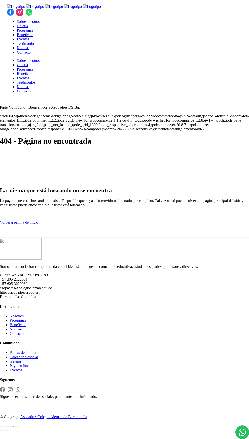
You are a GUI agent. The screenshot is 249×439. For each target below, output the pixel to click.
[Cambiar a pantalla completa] (7, 426)
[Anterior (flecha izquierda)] (2, 430)
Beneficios (18, 325)
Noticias (16, 329)
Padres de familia (23, 352)
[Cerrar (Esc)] (16, 426)
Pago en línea (20, 366)
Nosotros (17, 316)
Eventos (16, 370)
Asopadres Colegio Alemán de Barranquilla (53, 417)
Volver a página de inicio (19, 222)
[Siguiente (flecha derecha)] (7, 430)
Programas (18, 320)
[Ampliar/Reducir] (2, 426)
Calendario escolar (24, 357)
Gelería (15, 361)
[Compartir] (12, 426)
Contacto (17, 333)
